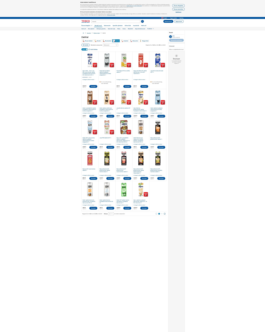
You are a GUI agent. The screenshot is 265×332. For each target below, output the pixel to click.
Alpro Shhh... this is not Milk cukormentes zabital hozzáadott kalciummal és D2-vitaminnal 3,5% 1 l (89, 73)
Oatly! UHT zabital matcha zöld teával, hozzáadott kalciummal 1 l (122, 201)
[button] (164, 18)
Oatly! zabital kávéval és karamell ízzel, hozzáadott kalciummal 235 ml (89, 201)
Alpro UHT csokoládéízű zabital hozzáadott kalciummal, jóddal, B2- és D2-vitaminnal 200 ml (123, 140)
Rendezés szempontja (96, 45)
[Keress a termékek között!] (142, 21)
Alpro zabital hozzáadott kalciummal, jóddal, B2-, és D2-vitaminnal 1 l (140, 201)
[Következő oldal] (164, 214)
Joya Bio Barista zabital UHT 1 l (123, 108)
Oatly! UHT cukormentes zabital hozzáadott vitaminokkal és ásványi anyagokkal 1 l (89, 140)
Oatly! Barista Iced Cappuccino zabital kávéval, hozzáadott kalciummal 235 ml (138, 140)
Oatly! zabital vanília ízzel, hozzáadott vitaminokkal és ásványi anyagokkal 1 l (106, 109)
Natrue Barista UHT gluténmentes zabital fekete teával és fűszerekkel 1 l (138, 171)
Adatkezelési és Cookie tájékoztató (134, 5)
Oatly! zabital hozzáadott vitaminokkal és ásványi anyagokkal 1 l (156, 109)
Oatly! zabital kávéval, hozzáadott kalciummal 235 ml (106, 201)
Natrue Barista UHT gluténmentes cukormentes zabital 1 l (122, 170)
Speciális (89, 33)
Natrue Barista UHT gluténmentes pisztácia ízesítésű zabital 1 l (156, 170)
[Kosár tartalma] (170, 36)
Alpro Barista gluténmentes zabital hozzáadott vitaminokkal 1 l (140, 109)
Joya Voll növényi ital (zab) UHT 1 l (156, 71)
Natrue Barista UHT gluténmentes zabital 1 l (156, 138)
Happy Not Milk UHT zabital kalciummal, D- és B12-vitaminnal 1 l (140, 72)
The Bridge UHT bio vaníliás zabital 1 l (123, 71)
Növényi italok (97, 33)
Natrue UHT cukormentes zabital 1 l (89, 169)
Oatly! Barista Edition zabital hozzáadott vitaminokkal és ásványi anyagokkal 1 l (105, 73)
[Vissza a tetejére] (133, 219)
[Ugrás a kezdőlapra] (85, 21)
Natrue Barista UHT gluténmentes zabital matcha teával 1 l (105, 170)
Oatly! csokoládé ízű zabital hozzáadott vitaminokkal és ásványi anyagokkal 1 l (89, 109)
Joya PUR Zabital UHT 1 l (105, 138)
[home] (83, 33)
